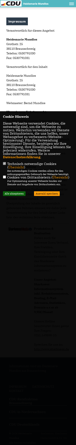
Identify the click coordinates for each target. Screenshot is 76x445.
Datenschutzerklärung (21, 157)
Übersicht (16, 167)
